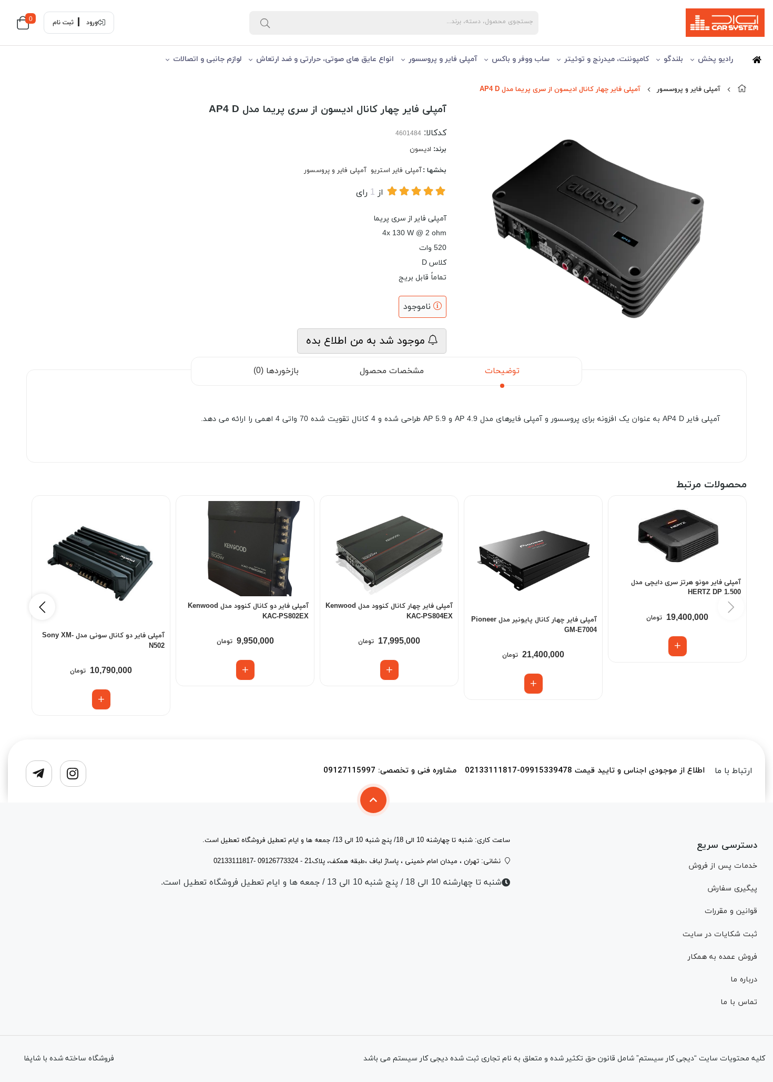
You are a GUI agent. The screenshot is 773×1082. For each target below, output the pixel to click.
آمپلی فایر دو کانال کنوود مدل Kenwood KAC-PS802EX (248, 612)
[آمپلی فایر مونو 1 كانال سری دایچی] (677, 537)
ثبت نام (63, 22)
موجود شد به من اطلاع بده (367, 341)
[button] (42, 607)
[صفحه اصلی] (742, 89)
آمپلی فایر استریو (396, 170)
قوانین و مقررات (731, 911)
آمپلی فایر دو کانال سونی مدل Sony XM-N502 (103, 641)
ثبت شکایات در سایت (720, 934)
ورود (92, 22)
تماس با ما (738, 1002)
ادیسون (420, 149)
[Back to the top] (373, 800)
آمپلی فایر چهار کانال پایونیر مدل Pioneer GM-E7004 (534, 625)
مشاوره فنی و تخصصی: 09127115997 (389, 771)
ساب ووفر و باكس (521, 59)
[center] (265, 22)
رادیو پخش (715, 59)
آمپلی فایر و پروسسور (443, 59)
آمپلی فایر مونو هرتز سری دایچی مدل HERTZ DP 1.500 (686, 588)
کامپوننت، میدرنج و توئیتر (606, 59)
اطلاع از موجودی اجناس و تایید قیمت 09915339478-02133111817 (585, 771)
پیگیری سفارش (732, 888)
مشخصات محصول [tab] (392, 371)
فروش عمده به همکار (722, 957)
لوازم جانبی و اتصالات (207, 59)
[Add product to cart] (677, 646)
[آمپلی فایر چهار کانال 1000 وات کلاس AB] (533, 555)
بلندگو (673, 59)
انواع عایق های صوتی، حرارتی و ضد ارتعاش (325, 59)
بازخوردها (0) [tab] (276, 371)
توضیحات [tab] (502, 371)
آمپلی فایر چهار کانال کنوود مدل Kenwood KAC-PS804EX (389, 612)
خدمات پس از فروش (722, 865)
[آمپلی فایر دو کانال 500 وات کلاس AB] (245, 549)
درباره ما (743, 979)
